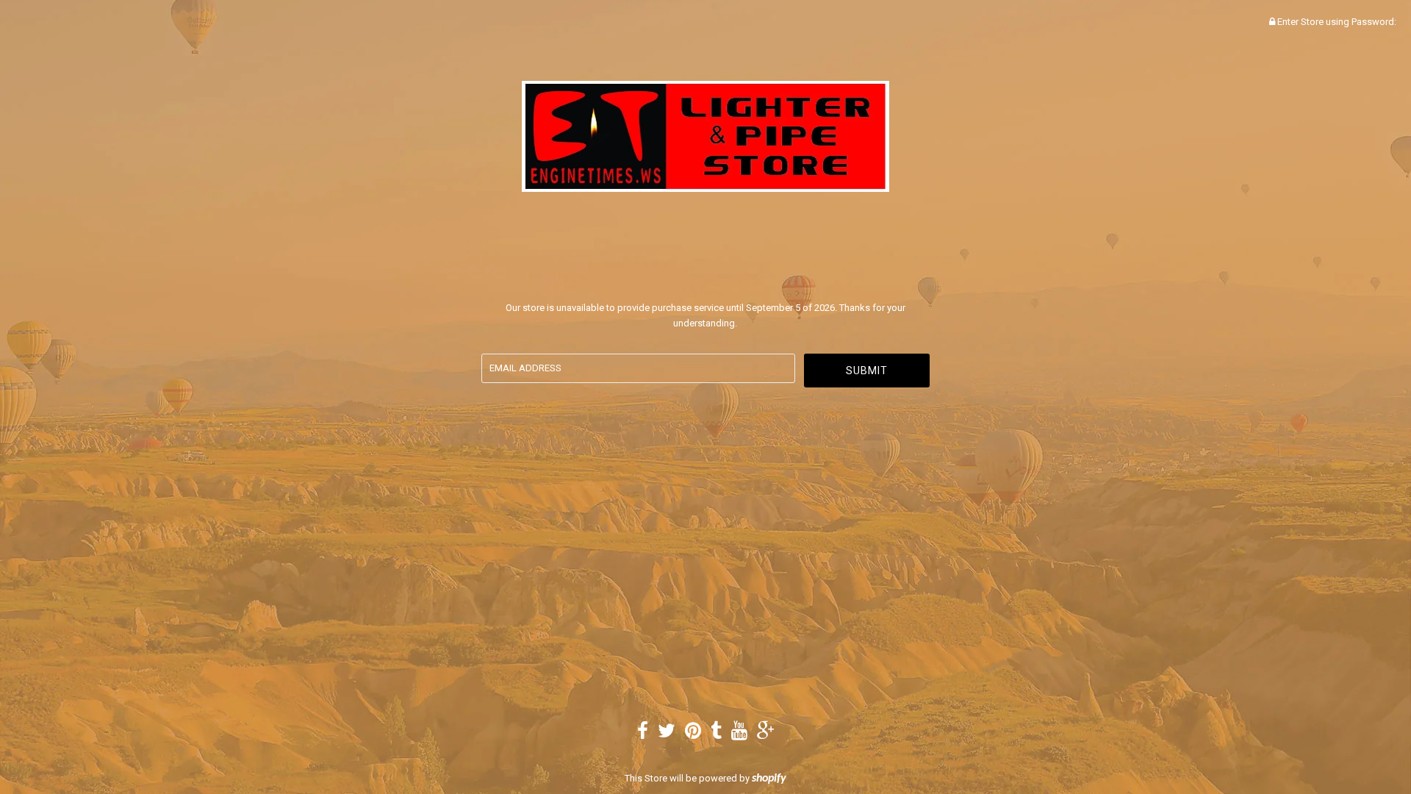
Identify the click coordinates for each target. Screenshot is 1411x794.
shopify (769, 778)
